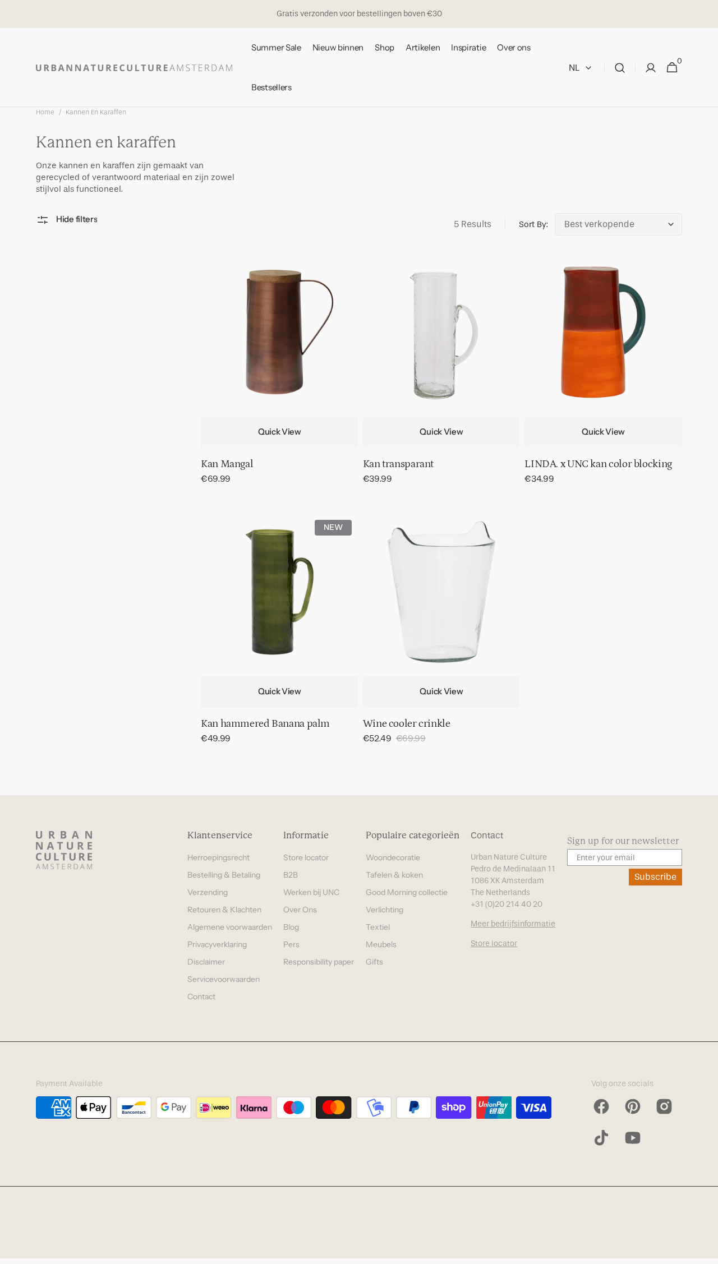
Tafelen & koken (394, 875)
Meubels (381, 944)
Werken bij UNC (311, 892)
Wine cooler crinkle (406, 724)
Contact (201, 996)
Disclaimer (206, 962)
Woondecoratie (393, 857)
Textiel (378, 927)
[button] (619, 67)
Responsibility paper (318, 962)
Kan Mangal (227, 464)
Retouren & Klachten (224, 910)
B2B (290, 875)
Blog (291, 927)
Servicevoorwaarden (223, 979)
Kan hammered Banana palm (265, 724)
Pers (291, 944)
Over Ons (300, 910)
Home (45, 112)
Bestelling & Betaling (223, 875)
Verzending (207, 892)
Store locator (306, 857)
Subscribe (655, 876)
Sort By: (533, 224)
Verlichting (384, 910)
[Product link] (279, 376)
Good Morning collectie (407, 892)
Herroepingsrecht (218, 857)
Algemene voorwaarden (229, 927)
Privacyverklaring (217, 944)
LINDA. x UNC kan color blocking (597, 464)
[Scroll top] (705, 1251)
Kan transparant (398, 464)
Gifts (374, 962)
